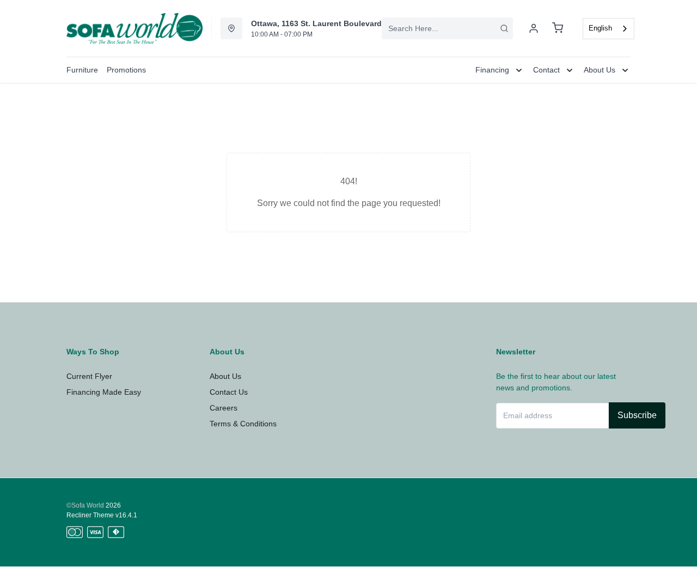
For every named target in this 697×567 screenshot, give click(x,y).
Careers (223, 407)
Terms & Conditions (243, 423)
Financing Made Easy (103, 392)
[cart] (557, 28)
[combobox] (447, 28)
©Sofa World (85, 505)
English (600, 28)
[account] (533, 28)
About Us (225, 376)
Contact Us (229, 392)
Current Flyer (89, 376)
